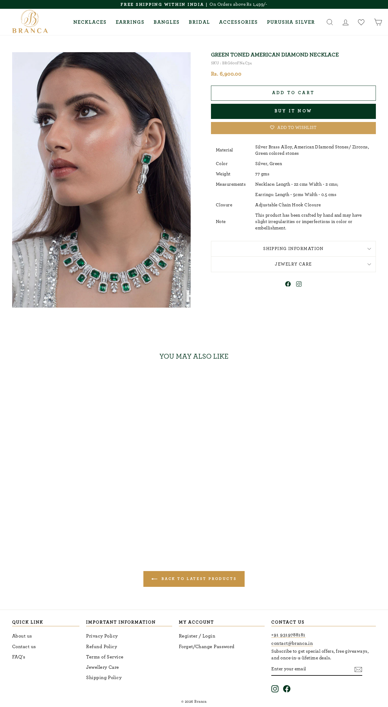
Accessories (238, 22)
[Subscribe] (358, 669)
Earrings (130, 22)
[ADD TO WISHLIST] (91, 383)
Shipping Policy (104, 677)
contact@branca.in (292, 643)
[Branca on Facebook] (286, 688)
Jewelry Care (293, 264)
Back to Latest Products (198, 578)
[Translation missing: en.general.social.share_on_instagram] (299, 285)
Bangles (167, 22)
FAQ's (18, 657)
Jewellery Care (102, 667)
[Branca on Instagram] (275, 688)
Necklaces (90, 22)
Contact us (24, 646)
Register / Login (197, 636)
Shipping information (293, 248)
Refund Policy (101, 646)
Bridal (199, 22)
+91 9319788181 (288, 634)
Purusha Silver (291, 22)
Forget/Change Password (207, 646)
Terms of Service (104, 657)
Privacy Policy (102, 636)
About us (22, 636)
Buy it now (293, 111)
